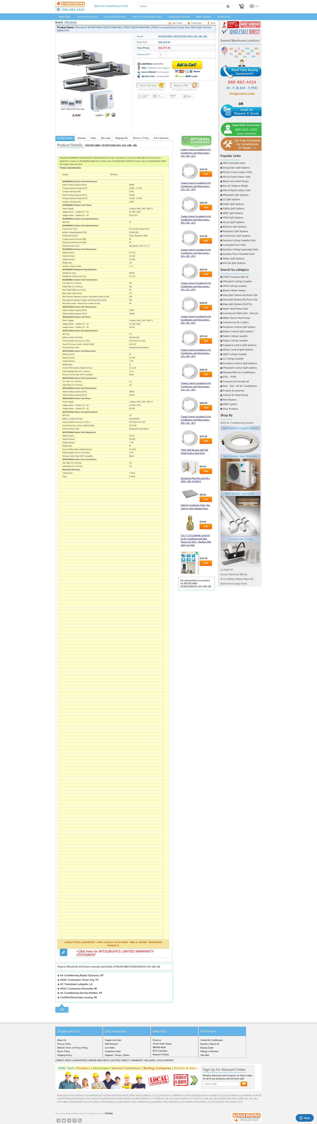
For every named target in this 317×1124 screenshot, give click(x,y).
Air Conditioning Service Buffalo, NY (81, 992)
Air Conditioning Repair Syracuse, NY (82, 975)
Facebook (59, 1121)
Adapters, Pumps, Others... (118, 1055)
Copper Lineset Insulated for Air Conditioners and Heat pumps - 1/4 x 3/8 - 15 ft (196, 152)
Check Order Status (162, 1044)
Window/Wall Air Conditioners (239, 372)
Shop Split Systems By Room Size (240, 295)
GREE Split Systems (233, 213)
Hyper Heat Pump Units (235, 309)
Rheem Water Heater (234, 290)
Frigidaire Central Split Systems (239, 345)
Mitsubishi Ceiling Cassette (237, 281)
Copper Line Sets (113, 1040)
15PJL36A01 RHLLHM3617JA (226, 1102)
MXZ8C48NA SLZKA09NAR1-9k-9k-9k (243, 1095)
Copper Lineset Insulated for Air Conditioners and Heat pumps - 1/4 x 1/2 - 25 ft (196, 286)
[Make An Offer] (183, 91)
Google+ (69, 1121)
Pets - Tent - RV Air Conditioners (240, 386)
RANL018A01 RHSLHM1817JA (87, 1098)
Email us (157, 1040)
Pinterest (74, 1121)
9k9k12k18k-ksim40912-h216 (209, 1095)
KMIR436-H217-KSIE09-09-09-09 (104, 1095)
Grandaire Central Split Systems (240, 363)
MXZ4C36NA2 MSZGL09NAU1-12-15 (139, 1095)
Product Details (65, 138)
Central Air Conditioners (211, 1040)
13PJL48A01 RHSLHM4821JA (71, 1102)
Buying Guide (206, 1047)
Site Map (204, 1055)
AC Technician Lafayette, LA (76, 984)
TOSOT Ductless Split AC (236, 277)
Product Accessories (233, 390)
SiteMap (109, 1113)
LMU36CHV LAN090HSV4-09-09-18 (176, 1095)
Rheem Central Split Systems (238, 331)
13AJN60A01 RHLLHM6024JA (164, 1102)
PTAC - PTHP (229, 377)
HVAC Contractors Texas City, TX (79, 979)
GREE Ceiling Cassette (235, 354)
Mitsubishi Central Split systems (240, 368)
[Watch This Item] (150, 91)
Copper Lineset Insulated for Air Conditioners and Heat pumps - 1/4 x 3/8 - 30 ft (196, 353)
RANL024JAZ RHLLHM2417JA (72, 1095)
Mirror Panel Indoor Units (236, 177)
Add (206, 174)
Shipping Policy (64, 1055)
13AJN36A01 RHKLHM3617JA (195, 1102)
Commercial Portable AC (236, 381)
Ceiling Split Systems (179, 16)
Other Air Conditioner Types (147, 16)
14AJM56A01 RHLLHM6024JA (133, 1102)
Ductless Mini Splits (87, 16)
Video (93, 138)
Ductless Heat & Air (209, 1044)
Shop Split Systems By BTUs (237, 304)
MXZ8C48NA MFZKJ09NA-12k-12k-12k (237, 1098)
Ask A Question (161, 138)
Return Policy (63, 1051)
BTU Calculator (160, 1051)
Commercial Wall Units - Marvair (241, 313)
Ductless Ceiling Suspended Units (240, 249)
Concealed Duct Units (234, 245)
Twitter (64, 1121)
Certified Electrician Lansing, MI (78, 997)
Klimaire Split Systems (235, 227)
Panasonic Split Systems (235, 231)
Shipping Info (121, 138)
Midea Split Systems (233, 258)
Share (213, 23)
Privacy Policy (64, 1044)
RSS (80, 1121)
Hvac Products (230, 409)
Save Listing (177, 23)
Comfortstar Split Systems (236, 236)
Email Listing (196, 23)
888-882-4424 (159, 1047)
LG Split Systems (231, 199)
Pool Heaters (230, 400)
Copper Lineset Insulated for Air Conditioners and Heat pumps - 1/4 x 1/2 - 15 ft (196, 186)
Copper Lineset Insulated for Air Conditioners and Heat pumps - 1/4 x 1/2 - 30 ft (196, 386)
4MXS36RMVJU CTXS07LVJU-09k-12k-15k (196, 1098)
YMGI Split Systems (233, 217)
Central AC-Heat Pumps (235, 395)
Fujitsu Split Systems (233, 208)
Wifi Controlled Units (234, 163)
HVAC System (230, 404)
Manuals (82, 138)
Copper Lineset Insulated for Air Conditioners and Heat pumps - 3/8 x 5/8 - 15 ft (196, 219)
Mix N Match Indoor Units (237, 190)
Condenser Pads (113, 1051)
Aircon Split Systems (233, 222)
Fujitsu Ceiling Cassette (235, 340)
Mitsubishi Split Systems (235, 195)
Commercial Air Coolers (236, 322)
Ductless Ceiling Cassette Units (239, 240)
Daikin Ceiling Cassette (235, 336)
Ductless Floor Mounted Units (238, 254)
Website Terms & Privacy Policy (72, 1047)
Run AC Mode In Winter (235, 186)
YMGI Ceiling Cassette (235, 286)
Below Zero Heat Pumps (236, 181)
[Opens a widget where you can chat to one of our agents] (305, 1118)
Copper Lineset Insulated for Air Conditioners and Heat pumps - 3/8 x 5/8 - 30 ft (196, 419)
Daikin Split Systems (233, 204)
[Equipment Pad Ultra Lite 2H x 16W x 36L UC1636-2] (190, 494)
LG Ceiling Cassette (233, 359)
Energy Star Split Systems (236, 168)
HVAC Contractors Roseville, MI (78, 988)
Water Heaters (203, 16)
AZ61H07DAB (63, 1098)
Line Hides (110, 1047)
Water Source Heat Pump (236, 318)
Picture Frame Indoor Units (237, 172)
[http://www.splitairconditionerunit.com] (240, 496)
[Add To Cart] (187, 78)
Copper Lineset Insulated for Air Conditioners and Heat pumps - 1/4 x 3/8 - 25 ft (196, 253)
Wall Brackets (111, 1044)
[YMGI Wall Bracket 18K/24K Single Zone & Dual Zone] (190, 467)
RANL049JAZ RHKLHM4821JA (119, 1098)
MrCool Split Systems (234, 263)
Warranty (105, 138)
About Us (61, 1040)
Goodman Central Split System (239, 327)
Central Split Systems (115, 16)
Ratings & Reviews (209, 1051)
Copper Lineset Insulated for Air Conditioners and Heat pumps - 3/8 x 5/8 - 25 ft (196, 319)
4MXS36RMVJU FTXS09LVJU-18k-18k (154, 1098)
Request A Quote (161, 1054)
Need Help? (64, 16)
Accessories (224, 16)
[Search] (228, 6)
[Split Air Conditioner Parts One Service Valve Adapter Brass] (190, 523)
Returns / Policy (141, 138)
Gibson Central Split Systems (238, 350)
